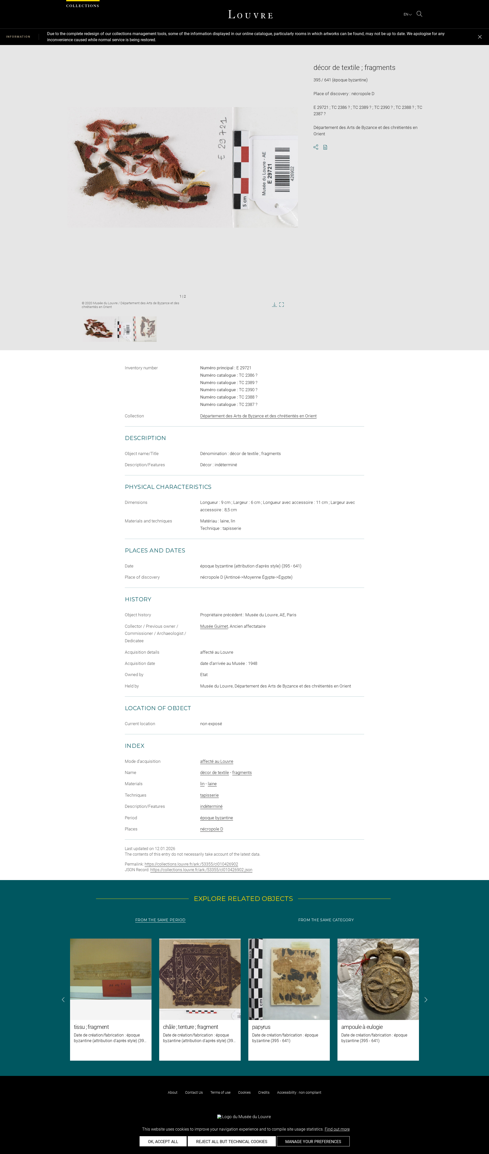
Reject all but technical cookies (231, 1141)
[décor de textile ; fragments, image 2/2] (144, 329)
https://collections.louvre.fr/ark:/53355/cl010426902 (191, 864)
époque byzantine (216, 817)
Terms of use (220, 1092)
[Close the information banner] (480, 37)
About (173, 1092)
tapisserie (209, 795)
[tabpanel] (244, 999)
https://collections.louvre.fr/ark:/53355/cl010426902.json (201, 869)
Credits (263, 1092)
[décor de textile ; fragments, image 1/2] (107, 329)
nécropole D (211, 828)
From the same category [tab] (326, 920)
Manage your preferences (313, 1141)
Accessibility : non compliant (299, 1092)
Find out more (337, 1129)
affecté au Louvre (216, 761)
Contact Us (194, 1092)
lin (202, 783)
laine (212, 783)
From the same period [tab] (160, 920)
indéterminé (211, 806)
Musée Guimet (214, 626)
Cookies (244, 1092)
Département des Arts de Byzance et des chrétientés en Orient (258, 415)
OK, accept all (163, 1141)
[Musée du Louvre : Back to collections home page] (250, 14)
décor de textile (214, 772)
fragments (242, 772)
